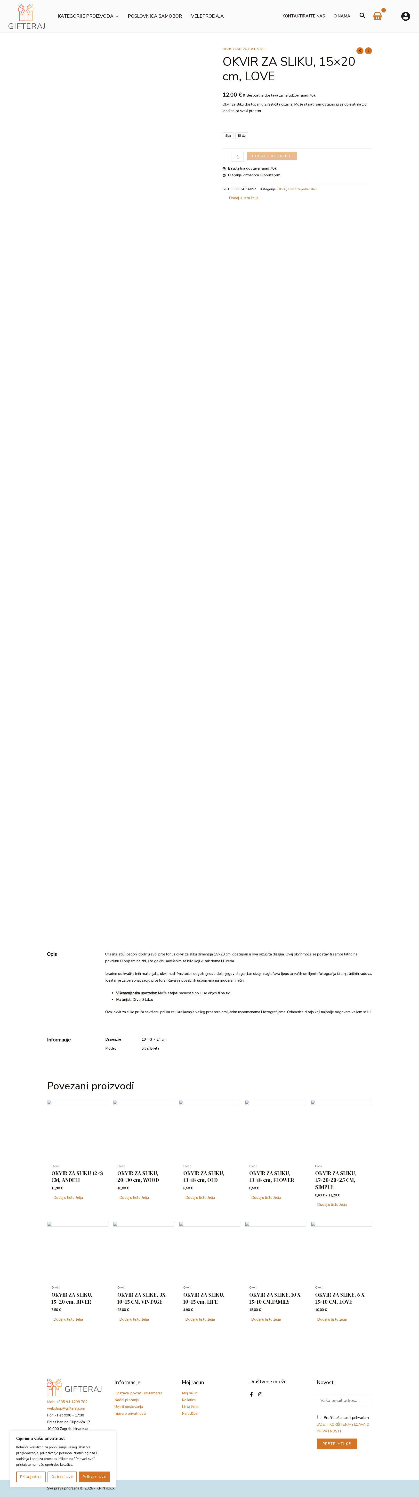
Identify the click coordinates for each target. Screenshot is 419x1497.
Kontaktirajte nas (303, 16)
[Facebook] (251, 1394)
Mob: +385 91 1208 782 (67, 1401)
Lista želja (190, 1406)
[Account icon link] (406, 16)
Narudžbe (190, 1413)
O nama (342, 16)
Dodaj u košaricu (272, 156)
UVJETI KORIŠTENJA (334, 1424)
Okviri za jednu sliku (249, 49)
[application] (116, 16)
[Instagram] (260, 1394)
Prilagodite (31, 1476)
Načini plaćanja (126, 1400)
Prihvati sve (94, 1476)
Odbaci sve (62, 1476)
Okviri (227, 49)
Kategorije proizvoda (85, 16)
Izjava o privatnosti (130, 1413)
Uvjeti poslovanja (128, 1406)
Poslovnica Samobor (155, 16)
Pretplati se (337, 1443)
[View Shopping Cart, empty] (377, 18)
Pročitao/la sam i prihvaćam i (343, 1424)
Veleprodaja (207, 16)
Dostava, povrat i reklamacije (138, 1393)
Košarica (189, 1400)
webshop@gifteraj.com (66, 1408)
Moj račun (190, 1393)
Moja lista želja (392, 16)
